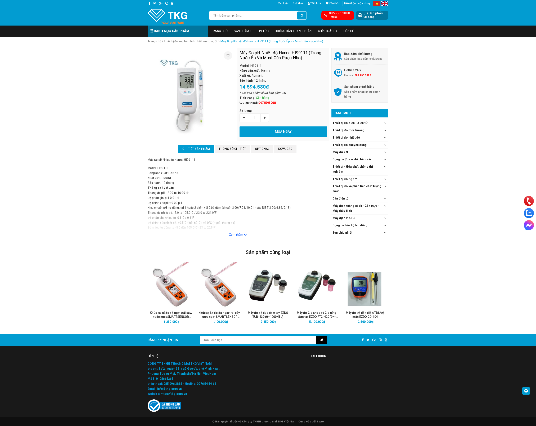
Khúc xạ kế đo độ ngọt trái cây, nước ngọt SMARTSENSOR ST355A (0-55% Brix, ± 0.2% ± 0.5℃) (171, 315)
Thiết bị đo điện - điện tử (350, 123)
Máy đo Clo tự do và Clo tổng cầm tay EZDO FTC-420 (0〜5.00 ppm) (316, 315)
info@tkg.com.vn (169, 388)
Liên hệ (349, 31)
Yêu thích (335, 3)
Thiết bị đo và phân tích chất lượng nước (356, 188)
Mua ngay (178, 321)
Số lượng (246, 110)
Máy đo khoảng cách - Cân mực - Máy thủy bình (356, 208)
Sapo (320, 421)
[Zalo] (529, 213)
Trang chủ (219, 31)
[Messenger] (529, 225)
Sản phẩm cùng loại (268, 252)
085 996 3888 (339, 13)
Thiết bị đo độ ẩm (344, 179)
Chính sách (327, 31)
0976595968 (267, 102)
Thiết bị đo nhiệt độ (346, 137)
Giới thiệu (298, 3)
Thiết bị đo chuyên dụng (349, 145)
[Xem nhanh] (193, 321)
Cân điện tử (340, 198)
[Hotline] (528, 200)
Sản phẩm (242, 31)
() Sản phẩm (373, 14)
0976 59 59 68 (206, 383)
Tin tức (263, 31)
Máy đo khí (340, 152)
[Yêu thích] (228, 55)
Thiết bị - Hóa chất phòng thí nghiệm (352, 169)
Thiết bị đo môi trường (348, 130)
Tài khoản (316, 3)
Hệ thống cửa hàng (357, 3)
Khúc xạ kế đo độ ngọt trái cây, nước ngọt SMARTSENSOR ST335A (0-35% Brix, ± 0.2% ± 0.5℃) (219, 315)
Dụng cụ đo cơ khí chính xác (352, 159)
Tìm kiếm (283, 3)
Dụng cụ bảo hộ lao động (350, 225)
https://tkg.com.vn (174, 393)
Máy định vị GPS (344, 218)
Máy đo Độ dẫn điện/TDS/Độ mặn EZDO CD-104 (365, 314)
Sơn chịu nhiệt (342, 232)
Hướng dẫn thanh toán (293, 31)
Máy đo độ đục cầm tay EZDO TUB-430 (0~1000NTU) (268, 314)
